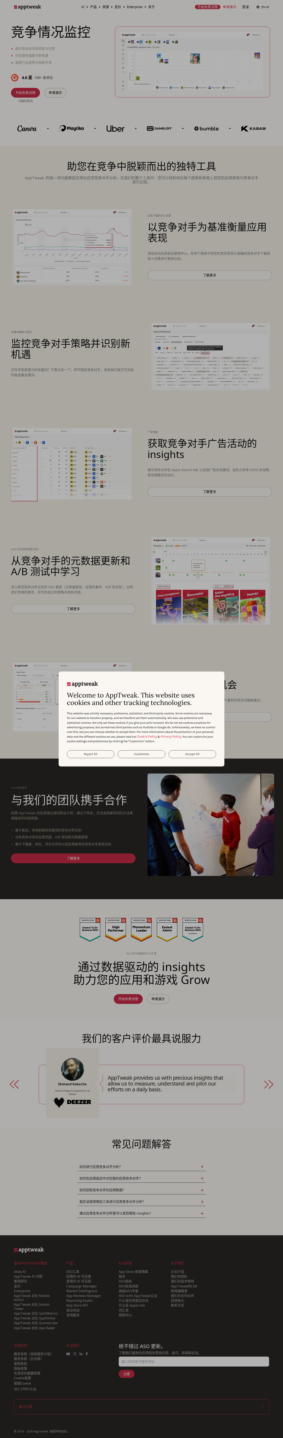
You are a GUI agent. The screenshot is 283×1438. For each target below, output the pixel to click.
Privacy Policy (171, 736)
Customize (141, 754)
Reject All (90, 754)
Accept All (192, 754)
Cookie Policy (147, 736)
